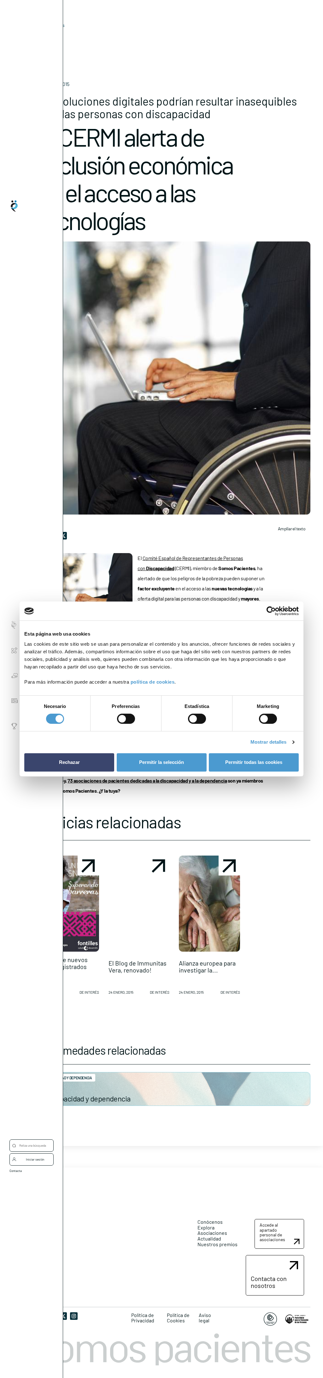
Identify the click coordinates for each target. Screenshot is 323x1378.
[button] (68, 928)
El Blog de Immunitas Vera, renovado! (138, 966)
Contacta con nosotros (269, 1282)
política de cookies (153, 682)
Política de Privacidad (142, 1317)
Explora (205, 1227)
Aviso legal (205, 1317)
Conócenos (210, 1222)
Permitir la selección (161, 762)
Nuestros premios (217, 1244)
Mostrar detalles (268, 742)
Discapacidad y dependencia (86, 1098)
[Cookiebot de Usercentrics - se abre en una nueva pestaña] (271, 611)
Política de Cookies (178, 1317)
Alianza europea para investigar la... (207, 966)
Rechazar (69, 762)
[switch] (126, 719)
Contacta (15, 1171)
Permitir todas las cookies (253, 762)
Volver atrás (53, 25)
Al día (43, 35)
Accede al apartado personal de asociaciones (272, 1232)
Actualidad (209, 1238)
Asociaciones (212, 1233)
